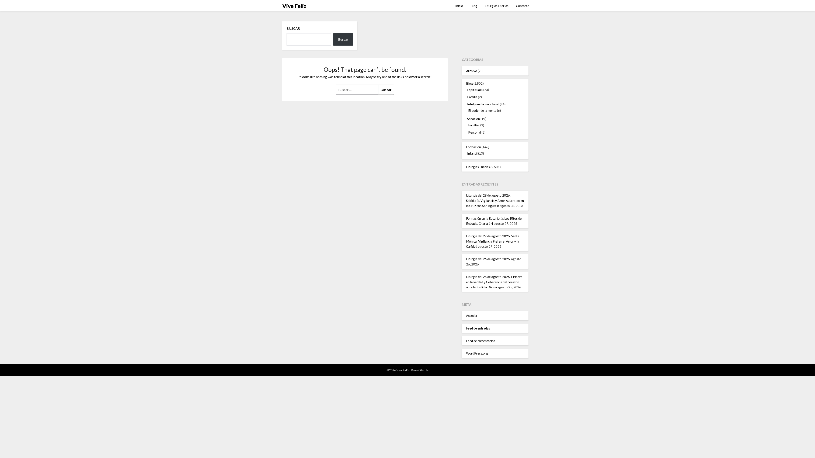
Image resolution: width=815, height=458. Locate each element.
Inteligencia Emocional (483, 104)
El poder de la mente (482, 110)
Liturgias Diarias (497, 6)
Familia (472, 97)
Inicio (459, 6)
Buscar (293, 28)
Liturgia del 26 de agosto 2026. (488, 259)
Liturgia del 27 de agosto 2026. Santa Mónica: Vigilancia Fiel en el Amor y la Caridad (492, 241)
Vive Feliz (294, 6)
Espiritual (474, 90)
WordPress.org (477, 353)
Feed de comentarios (480, 341)
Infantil (472, 153)
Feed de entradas (478, 328)
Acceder (472, 315)
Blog (474, 6)
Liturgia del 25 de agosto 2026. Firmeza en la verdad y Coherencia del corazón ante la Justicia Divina (494, 282)
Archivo (471, 71)
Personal (474, 132)
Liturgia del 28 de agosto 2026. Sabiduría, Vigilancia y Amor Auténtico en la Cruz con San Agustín (495, 200)
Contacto (522, 6)
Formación (473, 147)
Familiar (474, 125)
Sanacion (473, 119)
